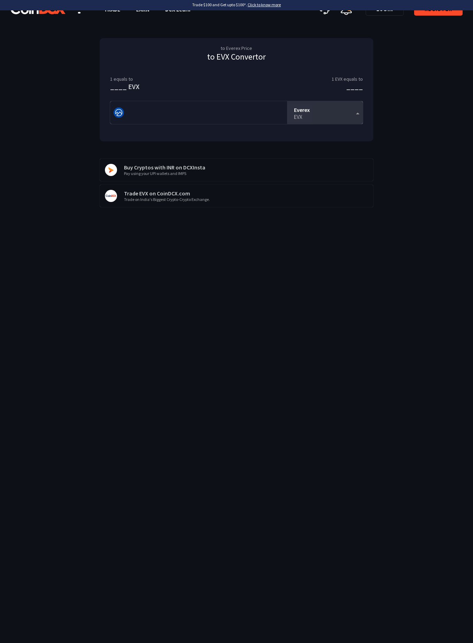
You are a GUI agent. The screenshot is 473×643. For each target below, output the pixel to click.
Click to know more (264, 4)
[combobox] (325, 113)
